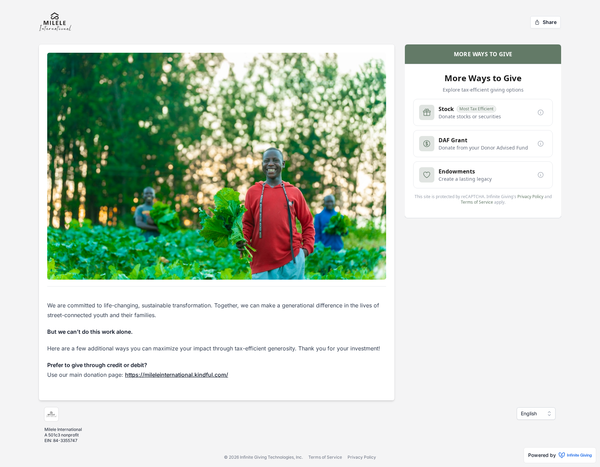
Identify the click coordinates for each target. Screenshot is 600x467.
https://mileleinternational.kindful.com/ (176, 374)
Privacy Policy (362, 457)
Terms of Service (325, 457)
